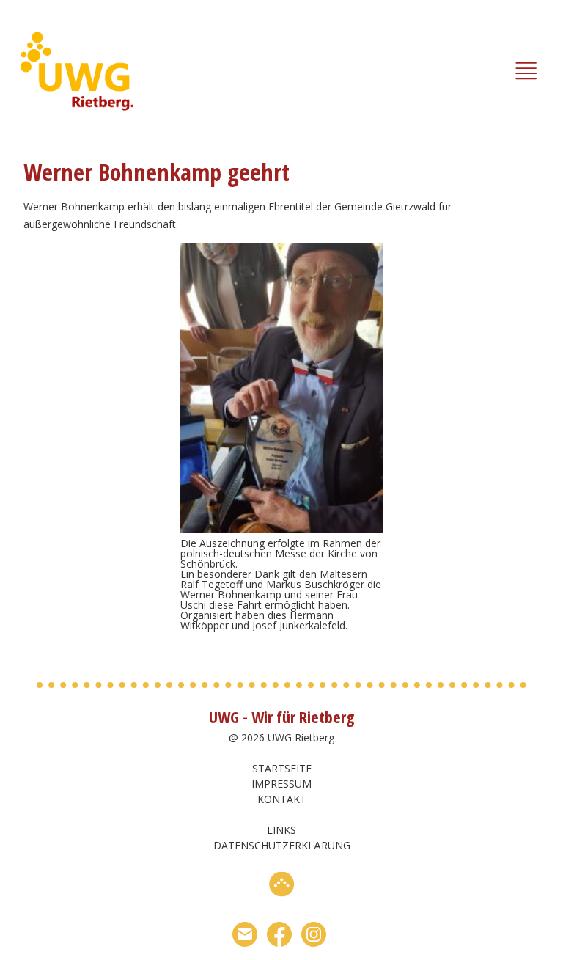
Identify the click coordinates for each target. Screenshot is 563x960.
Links (281, 830)
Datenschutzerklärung (281, 845)
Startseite (282, 768)
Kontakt (281, 799)
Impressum (281, 784)
